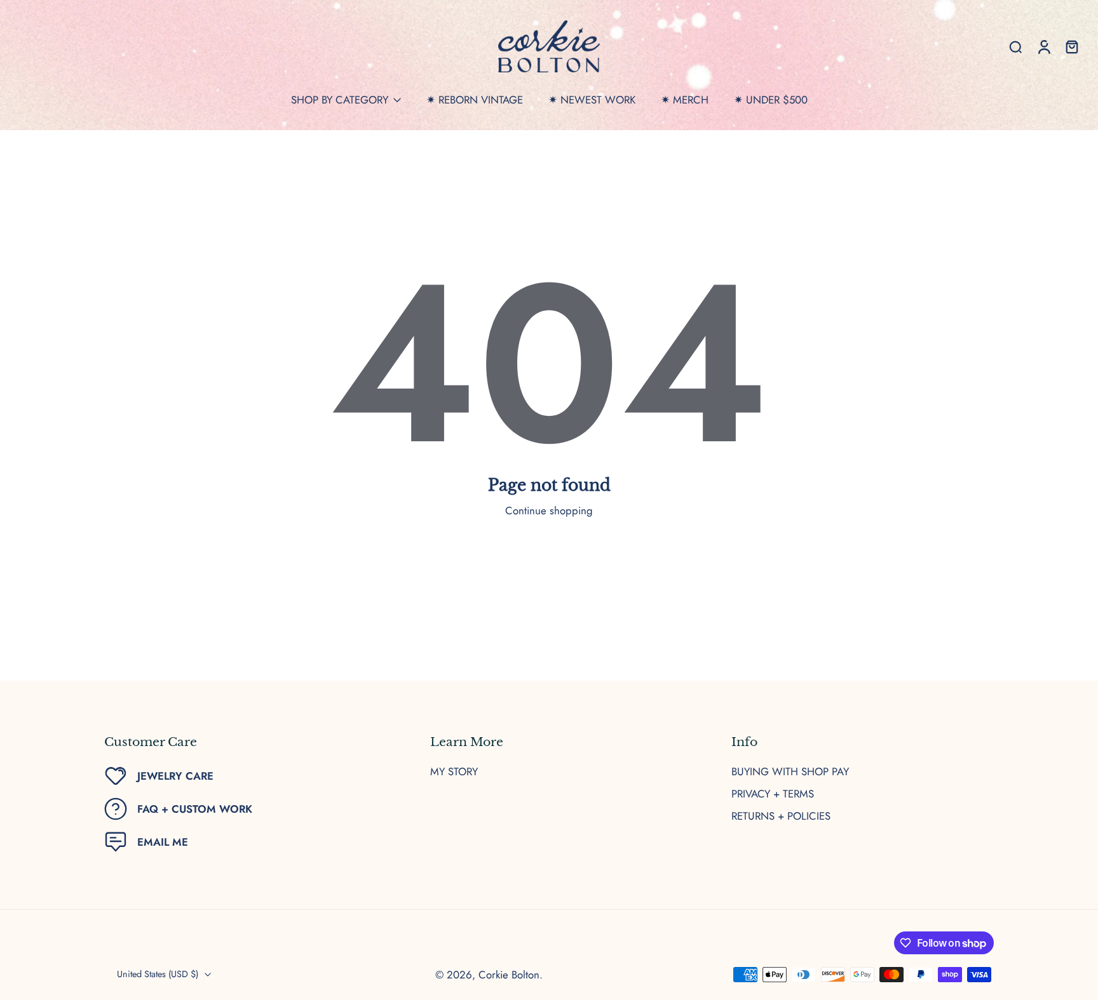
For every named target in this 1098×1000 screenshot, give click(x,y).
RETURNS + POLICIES (780, 816)
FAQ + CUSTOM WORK (194, 809)
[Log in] (1043, 46)
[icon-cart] (1071, 46)
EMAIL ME (162, 842)
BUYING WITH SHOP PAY (790, 771)
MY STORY (454, 771)
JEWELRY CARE (175, 775)
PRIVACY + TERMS (772, 794)
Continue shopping (549, 510)
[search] (1015, 46)
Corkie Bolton (508, 974)
